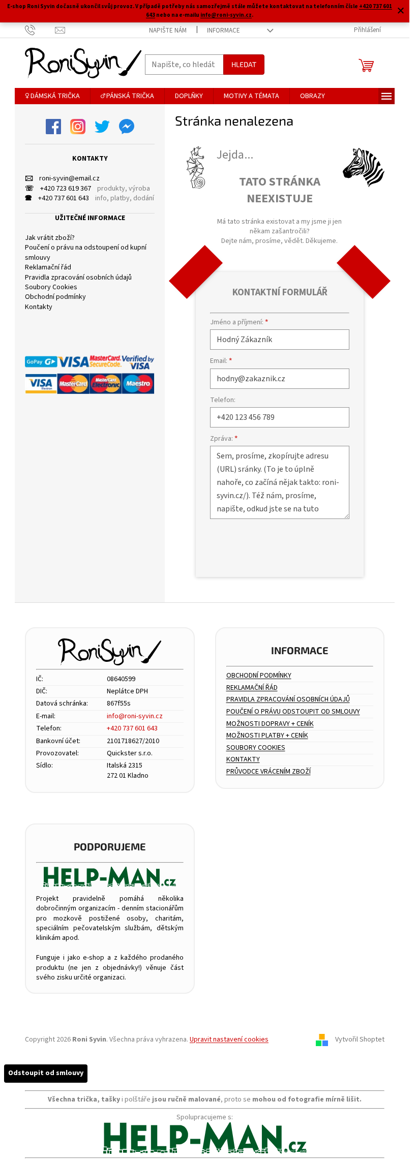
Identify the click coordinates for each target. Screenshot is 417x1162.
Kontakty (38, 307)
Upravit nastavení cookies (229, 1039)
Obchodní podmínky (55, 297)
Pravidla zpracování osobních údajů (78, 278)
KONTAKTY (243, 760)
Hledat (243, 64)
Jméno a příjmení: (239, 322)
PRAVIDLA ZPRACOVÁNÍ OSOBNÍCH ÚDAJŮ (288, 700)
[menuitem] (52, 96)
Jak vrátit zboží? (50, 238)
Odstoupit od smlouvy (45, 1073)
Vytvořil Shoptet (359, 1039)
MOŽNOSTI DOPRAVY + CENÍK (270, 724)
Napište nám (168, 30)
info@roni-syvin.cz (226, 15)
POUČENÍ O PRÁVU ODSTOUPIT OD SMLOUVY (293, 712)
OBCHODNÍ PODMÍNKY (258, 676)
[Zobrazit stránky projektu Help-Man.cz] (110, 877)
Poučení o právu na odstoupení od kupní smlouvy (85, 252)
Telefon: (222, 400)
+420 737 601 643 (57, 198)
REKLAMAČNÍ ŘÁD (252, 688)
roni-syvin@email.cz (62, 179)
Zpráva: (223, 439)
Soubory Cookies (51, 287)
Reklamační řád (48, 267)
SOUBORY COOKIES (255, 748)
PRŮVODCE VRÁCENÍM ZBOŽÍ (268, 772)
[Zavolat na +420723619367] (40, 30)
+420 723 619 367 (58, 189)
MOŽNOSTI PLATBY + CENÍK (267, 736)
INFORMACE (223, 30)
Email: (221, 361)
